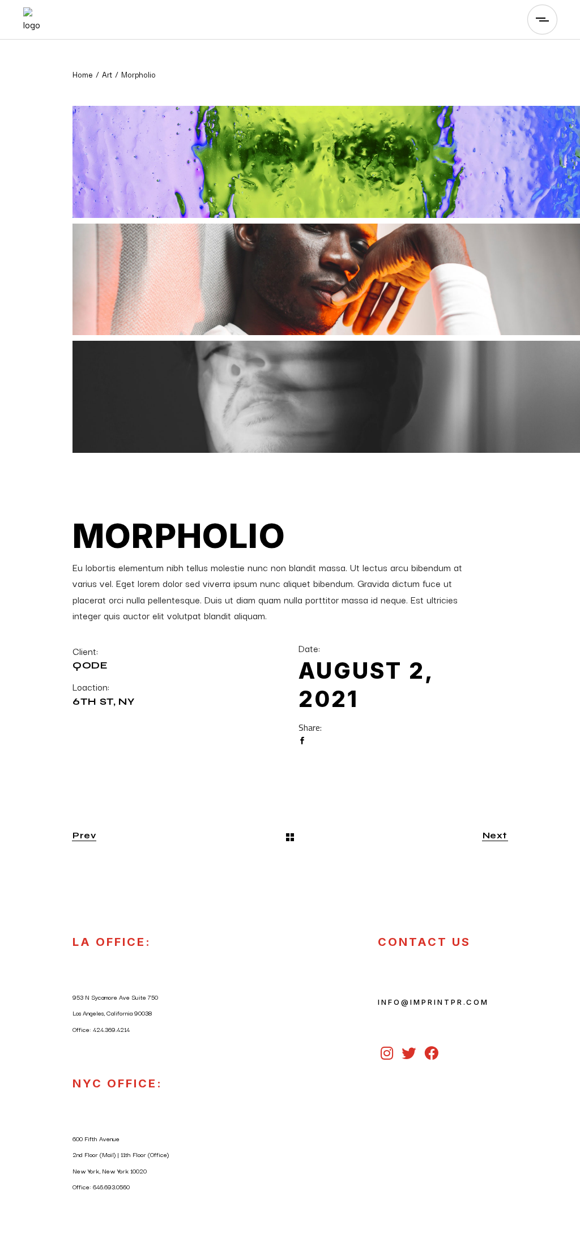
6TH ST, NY (103, 702)
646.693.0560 (111, 1186)
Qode (90, 665)
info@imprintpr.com (433, 1001)
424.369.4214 (111, 1029)
